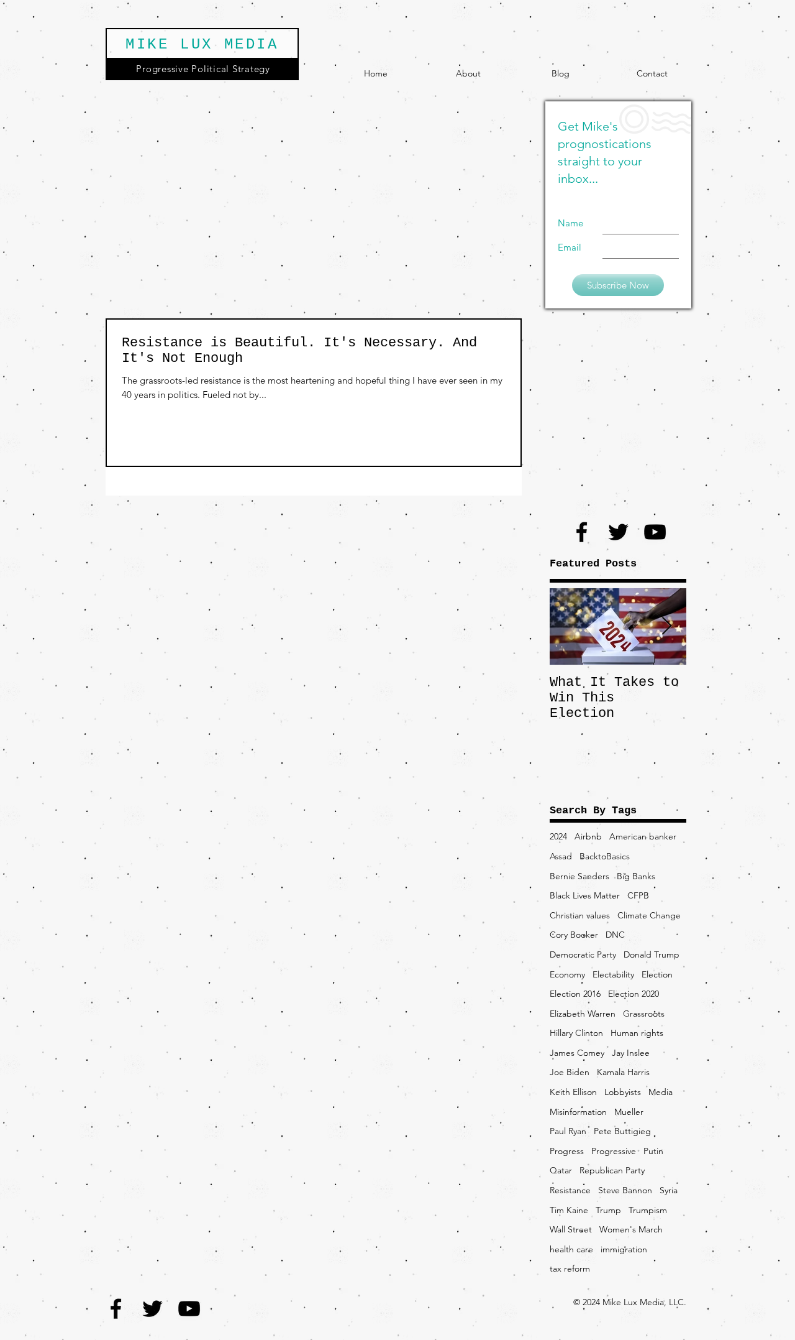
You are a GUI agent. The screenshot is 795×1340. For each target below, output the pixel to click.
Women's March (631, 1229)
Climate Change (649, 915)
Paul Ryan (568, 1131)
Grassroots (644, 1013)
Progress (567, 1151)
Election (657, 974)
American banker (642, 836)
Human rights (637, 1032)
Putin (653, 1151)
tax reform (570, 1268)
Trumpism (648, 1210)
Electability (613, 974)
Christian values (580, 915)
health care (571, 1249)
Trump (608, 1210)
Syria (669, 1190)
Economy (567, 974)
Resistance (570, 1190)
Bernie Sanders (579, 876)
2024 (558, 836)
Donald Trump (651, 954)
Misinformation (578, 1111)
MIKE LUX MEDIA (201, 44)
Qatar (561, 1170)
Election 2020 (633, 993)
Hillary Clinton (576, 1032)
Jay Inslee (631, 1052)
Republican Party (612, 1170)
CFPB (638, 895)
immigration (624, 1249)
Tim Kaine (569, 1210)
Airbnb (588, 836)
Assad (561, 856)
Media (660, 1091)
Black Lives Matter (585, 895)
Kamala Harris (623, 1072)
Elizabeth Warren (583, 1013)
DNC (615, 934)
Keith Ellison (573, 1091)
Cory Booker (574, 934)
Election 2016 (575, 993)
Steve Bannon (625, 1190)
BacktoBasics (604, 856)
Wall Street (571, 1229)
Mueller (628, 1111)
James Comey (577, 1052)
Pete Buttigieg (622, 1131)
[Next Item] (666, 626)
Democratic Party (583, 954)
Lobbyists (622, 1091)
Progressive (613, 1151)
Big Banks (636, 876)
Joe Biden (569, 1072)
